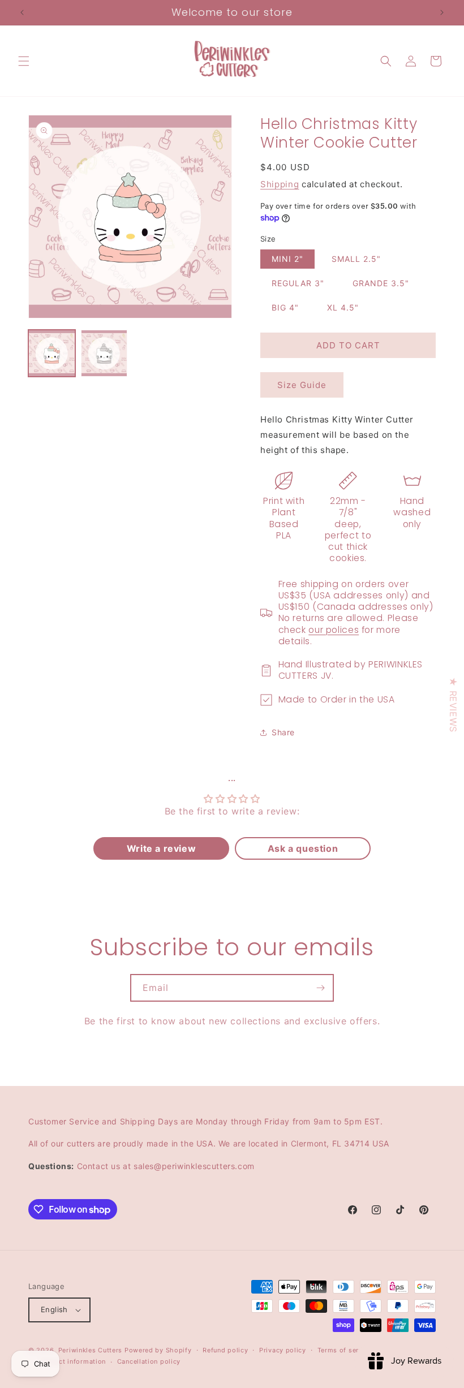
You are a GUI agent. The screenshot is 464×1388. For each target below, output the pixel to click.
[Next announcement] (441, 12)
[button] (23, 61)
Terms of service (344, 1350)
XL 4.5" (343, 307)
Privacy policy (282, 1350)
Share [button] (283, 732)
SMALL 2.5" (356, 259)
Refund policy (225, 1350)
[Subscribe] (320, 988)
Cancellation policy (149, 1361)
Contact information (73, 1361)
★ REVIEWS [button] (453, 704)
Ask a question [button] (303, 848)
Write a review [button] (161, 848)
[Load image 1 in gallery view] (51, 353)
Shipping (279, 184)
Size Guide (301, 385)
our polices (333, 629)
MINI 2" (287, 259)
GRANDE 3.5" (381, 283)
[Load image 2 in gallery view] (104, 353)
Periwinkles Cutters (90, 1350)
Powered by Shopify (158, 1350)
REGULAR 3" (298, 283)
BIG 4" (285, 307)
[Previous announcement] (22, 12)
